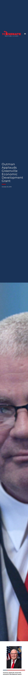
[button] (25, 33)
